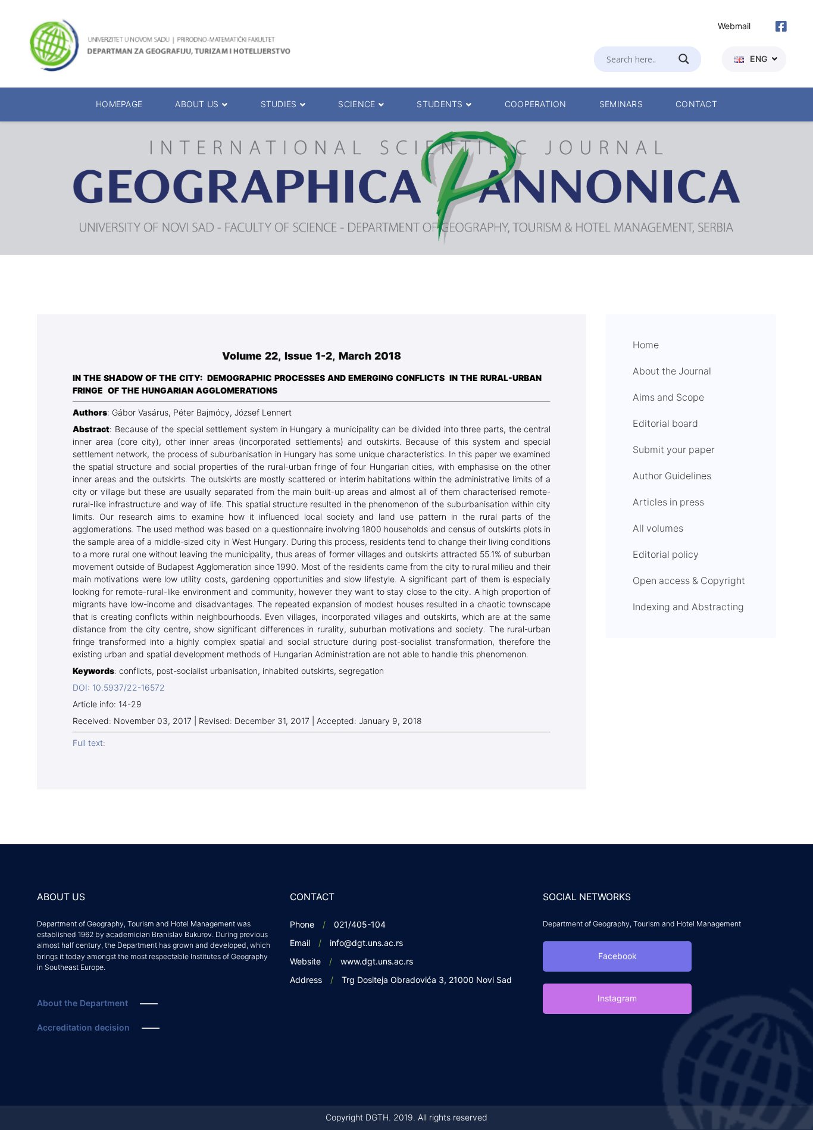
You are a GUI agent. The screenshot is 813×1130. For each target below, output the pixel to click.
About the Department (82, 1003)
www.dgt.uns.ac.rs (376, 961)
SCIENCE (356, 104)
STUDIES (279, 104)
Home (646, 345)
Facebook (617, 956)
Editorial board (665, 423)
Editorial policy (666, 554)
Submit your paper (674, 450)
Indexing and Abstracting (688, 607)
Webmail (734, 26)
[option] (406, 188)
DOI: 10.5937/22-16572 (119, 688)
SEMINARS (621, 104)
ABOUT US (196, 104)
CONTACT (696, 104)
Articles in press (668, 502)
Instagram (617, 998)
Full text (88, 743)
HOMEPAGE (119, 104)
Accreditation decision (83, 1028)
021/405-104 (360, 925)
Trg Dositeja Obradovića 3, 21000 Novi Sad (427, 980)
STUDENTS (439, 104)
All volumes (658, 528)
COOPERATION (536, 104)
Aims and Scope (668, 397)
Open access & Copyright (689, 581)
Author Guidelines (672, 476)
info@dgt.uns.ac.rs (366, 943)
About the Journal (672, 371)
